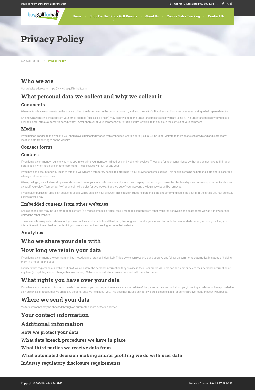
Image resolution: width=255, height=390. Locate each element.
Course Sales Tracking (183, 16)
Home (77, 16)
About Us (152, 16)
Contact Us (216, 16)
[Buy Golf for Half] (40, 14)
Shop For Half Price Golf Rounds (113, 16)
